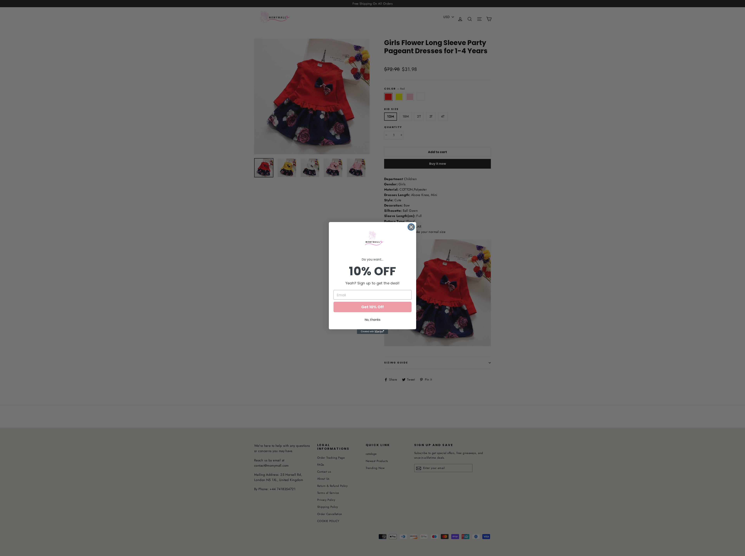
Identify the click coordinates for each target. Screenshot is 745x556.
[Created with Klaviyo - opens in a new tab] (372, 331)
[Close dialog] (411, 227)
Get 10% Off (372, 307)
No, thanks (372, 319)
